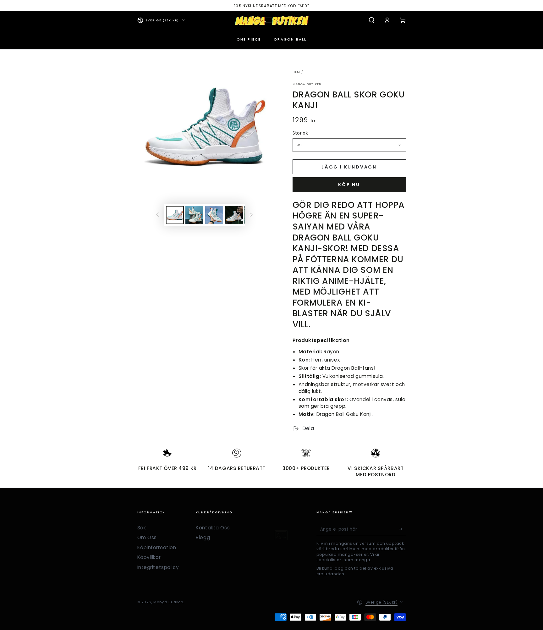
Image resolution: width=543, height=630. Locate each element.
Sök (141, 527)
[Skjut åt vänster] (157, 215)
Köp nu (349, 184)
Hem (296, 72)
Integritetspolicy (158, 567)
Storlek (300, 133)
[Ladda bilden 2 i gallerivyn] (194, 215)
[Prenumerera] (402, 529)
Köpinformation (156, 547)
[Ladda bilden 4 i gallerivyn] (234, 215)
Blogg (203, 537)
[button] (371, 20)
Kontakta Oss (213, 527)
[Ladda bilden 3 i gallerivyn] (214, 215)
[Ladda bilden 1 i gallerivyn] (175, 215)
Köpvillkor (149, 557)
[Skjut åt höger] (251, 215)
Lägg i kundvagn (349, 167)
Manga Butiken (307, 84)
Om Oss (147, 537)
